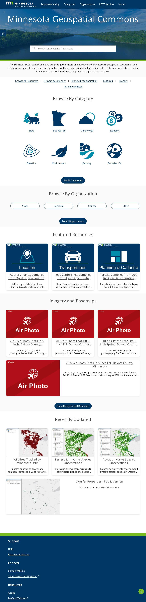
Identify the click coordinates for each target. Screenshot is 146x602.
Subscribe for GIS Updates (22, 576)
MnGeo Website (17, 598)
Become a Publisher (18, 554)
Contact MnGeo (16, 570)
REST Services (106, 4)
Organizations (87, 4)
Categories (69, 4)
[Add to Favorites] (3, 33)
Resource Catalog (50, 4)
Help (10, 549)
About (11, 592)
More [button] (121, 4)
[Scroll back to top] (141, 591)
